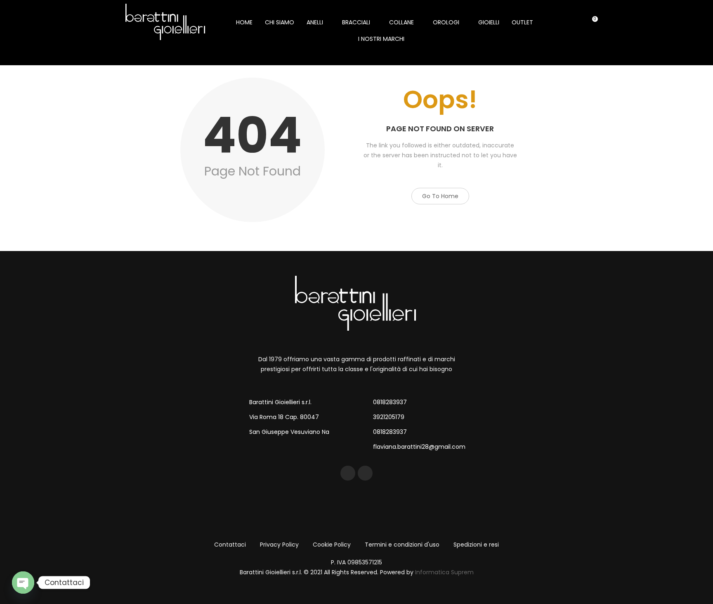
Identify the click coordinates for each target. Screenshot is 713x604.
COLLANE (401, 22)
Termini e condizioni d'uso (402, 544)
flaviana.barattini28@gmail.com (419, 447)
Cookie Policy (332, 544)
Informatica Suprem (444, 572)
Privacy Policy (279, 544)
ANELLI (315, 22)
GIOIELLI (488, 22)
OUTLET (522, 22)
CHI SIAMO (279, 22)
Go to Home (440, 196)
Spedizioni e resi (476, 544)
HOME (244, 22)
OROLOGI (446, 22)
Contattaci (230, 544)
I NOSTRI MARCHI (381, 39)
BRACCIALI (356, 22)
